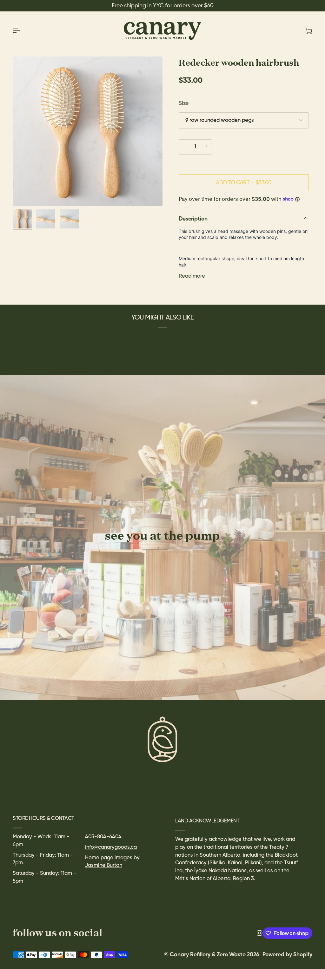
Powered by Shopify (287, 955)
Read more (192, 276)
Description (193, 219)
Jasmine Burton (103, 865)
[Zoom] (87, 131)
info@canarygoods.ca (111, 847)
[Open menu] (22, 30)
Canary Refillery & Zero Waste (208, 955)
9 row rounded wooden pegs (219, 120)
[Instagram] (259, 933)
